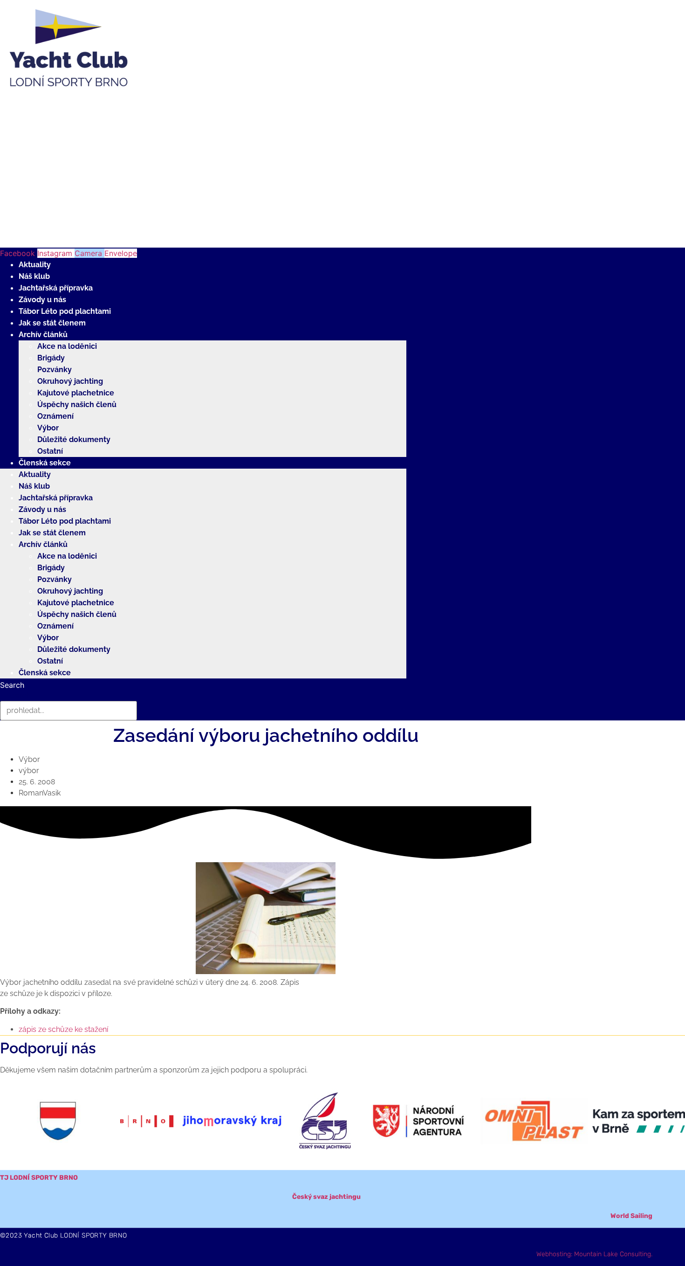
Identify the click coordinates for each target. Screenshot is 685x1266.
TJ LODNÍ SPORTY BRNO (39, 1178)
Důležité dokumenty (73, 439)
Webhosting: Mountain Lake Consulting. (594, 1254)
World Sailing (631, 1216)
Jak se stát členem (52, 322)
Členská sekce (45, 462)
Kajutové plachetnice (75, 392)
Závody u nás (42, 299)
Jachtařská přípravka (56, 288)
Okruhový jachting (70, 381)
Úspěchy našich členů (76, 404)
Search (12, 685)
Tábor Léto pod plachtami (65, 311)
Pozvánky (54, 369)
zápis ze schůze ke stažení (63, 1029)
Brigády (51, 357)
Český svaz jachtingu (326, 1197)
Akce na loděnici (67, 346)
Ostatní (50, 451)
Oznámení (55, 416)
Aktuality (35, 264)
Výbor (48, 427)
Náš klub (34, 276)
